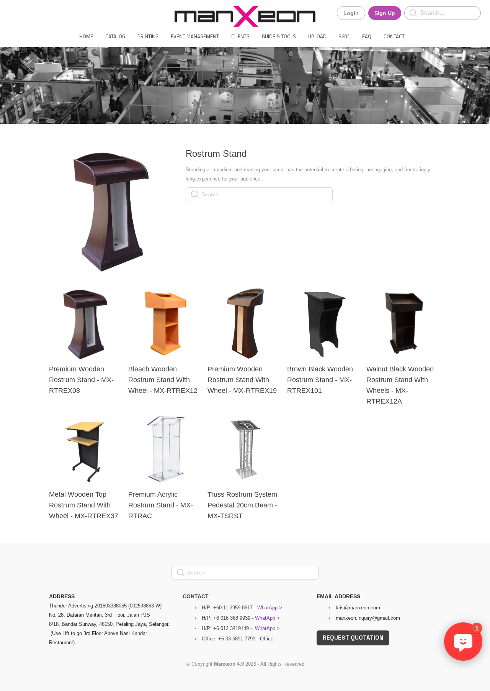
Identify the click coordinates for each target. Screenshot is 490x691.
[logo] (245, 16)
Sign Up (384, 13)
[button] (463, 641)
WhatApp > (269, 608)
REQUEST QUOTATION (353, 637)
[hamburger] (15, 12)
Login (351, 13)
